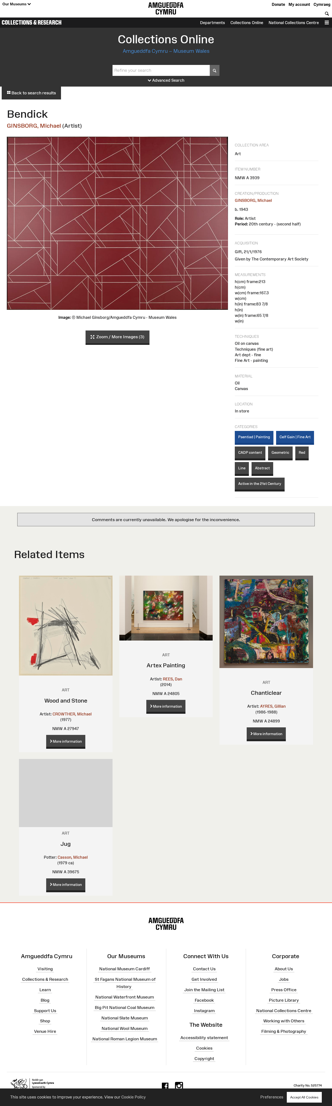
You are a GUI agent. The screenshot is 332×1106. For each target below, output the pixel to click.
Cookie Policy (133, 1097)
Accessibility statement (204, 1037)
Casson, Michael (73, 857)
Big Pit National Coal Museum (124, 1007)
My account (299, 4)
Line (241, 468)
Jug (66, 843)
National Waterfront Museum (124, 997)
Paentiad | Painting (254, 437)
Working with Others (283, 1020)
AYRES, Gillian (273, 706)
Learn (45, 989)
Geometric (280, 452)
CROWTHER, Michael (72, 714)
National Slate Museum (124, 1018)
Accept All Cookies (304, 1097)
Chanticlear (266, 692)
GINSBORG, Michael (34, 125)
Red (302, 452)
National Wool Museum (125, 1028)
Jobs (283, 979)
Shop (45, 1020)
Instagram (204, 1010)
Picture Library (284, 1000)
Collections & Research (31, 22)
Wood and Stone (65, 700)
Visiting (45, 968)
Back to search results (33, 92)
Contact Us (204, 968)
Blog (45, 1000)
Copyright (204, 1058)
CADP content (250, 452)
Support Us (45, 1010)
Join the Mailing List (204, 989)
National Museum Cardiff (124, 968)
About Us (284, 968)
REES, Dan (172, 679)
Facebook (204, 1000)
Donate (278, 4)
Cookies (204, 1048)
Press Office (284, 989)
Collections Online (246, 22)
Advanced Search (167, 80)
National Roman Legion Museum (124, 1038)
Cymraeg (322, 4)
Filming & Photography (283, 1031)
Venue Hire (45, 1031)
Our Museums (14, 4)
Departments (212, 22)
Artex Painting (166, 665)
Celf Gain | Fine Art (295, 437)
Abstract (262, 468)
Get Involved (204, 979)
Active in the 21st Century (259, 484)
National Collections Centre (294, 22)
